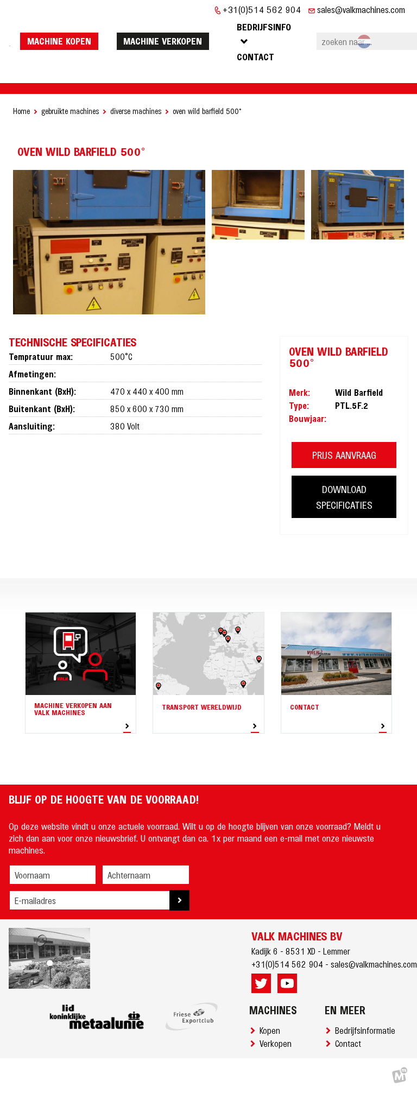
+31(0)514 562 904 (262, 9)
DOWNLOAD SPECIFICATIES (344, 497)
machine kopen (59, 41)
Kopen (272, 1030)
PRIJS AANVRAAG (344, 455)
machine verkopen (162, 41)
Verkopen (278, 1043)
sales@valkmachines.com (361, 9)
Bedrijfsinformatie (367, 1030)
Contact (350, 1043)
